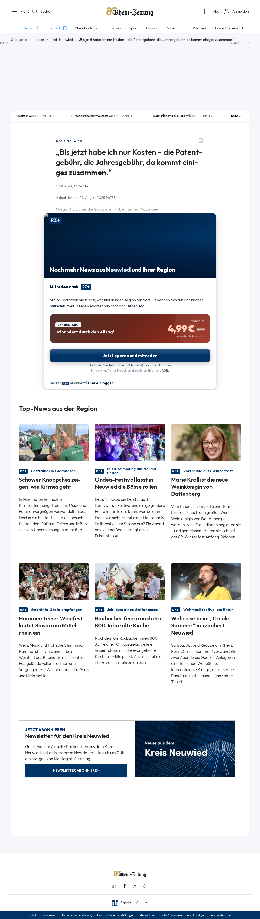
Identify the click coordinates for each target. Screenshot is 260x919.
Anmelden (240, 11)
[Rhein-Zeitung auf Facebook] (124, 886)
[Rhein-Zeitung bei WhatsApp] (114, 886)
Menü (22, 11)
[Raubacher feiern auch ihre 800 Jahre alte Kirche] (130, 581)
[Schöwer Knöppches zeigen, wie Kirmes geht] (54, 442)
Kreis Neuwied (61, 39)
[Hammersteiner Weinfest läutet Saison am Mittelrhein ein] (54, 581)
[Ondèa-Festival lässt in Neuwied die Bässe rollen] (130, 442)
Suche (45, 11)
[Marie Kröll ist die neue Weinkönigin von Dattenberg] (206, 442)
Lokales (38, 39)
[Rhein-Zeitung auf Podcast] (144, 886)
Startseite (19, 39)
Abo (216, 11)
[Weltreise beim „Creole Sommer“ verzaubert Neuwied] (206, 581)
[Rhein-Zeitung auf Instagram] (134, 886)
